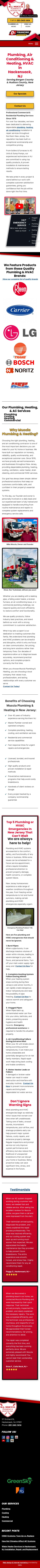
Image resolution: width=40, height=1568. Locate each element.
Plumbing (6, 1509)
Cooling (5, 1513)
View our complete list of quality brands (20, 279)
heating (29, 127)
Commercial (7, 1521)
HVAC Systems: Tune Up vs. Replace (18, 1536)
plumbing (21, 127)
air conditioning (13, 130)
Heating (5, 1517)
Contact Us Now (22, 966)
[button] (20, 93)
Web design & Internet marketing (15, 1563)
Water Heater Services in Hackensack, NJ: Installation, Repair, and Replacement (20, 1547)
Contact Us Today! (11, 686)
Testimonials (20, 1190)
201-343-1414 (23, 20)
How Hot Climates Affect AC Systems (18, 1541)
